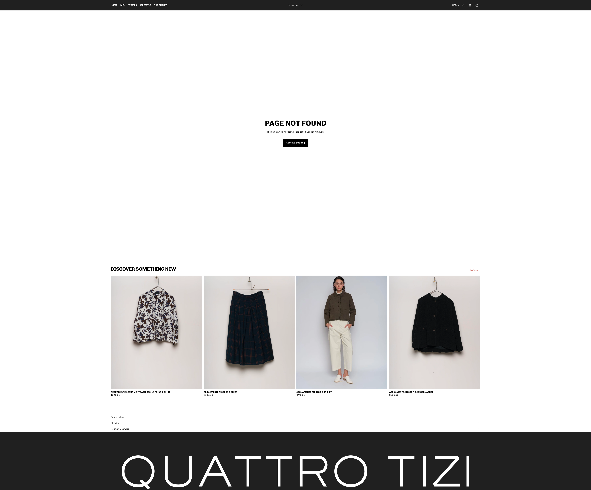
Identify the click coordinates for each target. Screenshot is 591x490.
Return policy (117, 417)
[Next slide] (382, 332)
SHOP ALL (475, 270)
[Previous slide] (301, 332)
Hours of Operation (120, 428)
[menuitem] (114, 5)
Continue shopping (295, 142)
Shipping (115, 423)
